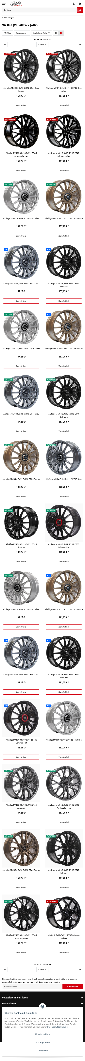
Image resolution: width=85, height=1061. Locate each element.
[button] (74, 3)
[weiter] (80, 44)
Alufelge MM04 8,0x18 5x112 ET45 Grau (21, 414)
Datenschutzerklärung (45, 979)
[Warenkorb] (80, 3)
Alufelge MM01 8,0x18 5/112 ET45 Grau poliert (64, 89)
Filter (8, 33)
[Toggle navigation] (4, 3)
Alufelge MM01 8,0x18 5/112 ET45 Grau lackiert (21, 89)
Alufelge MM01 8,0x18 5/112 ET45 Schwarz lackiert (21, 154)
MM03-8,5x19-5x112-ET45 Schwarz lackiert (64, 936)
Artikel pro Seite (40, 33)
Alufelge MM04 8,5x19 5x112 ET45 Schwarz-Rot (21, 741)
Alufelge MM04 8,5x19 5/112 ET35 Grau (64, 479)
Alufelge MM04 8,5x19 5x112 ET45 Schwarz (63, 676)
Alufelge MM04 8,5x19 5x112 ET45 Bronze (64, 609)
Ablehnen (43, 1050)
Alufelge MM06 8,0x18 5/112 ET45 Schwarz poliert (21, 936)
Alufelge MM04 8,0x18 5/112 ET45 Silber (21, 218)
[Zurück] (5, 44)
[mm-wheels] (16, 4)
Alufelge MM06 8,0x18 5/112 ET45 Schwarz (63, 871)
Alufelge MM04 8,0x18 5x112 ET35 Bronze (64, 218)
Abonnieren (72, 986)
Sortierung (21, 33)
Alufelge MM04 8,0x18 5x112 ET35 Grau (21, 283)
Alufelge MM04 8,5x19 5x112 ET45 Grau (21, 674)
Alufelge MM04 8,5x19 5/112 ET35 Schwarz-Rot (63, 546)
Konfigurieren (43, 1042)
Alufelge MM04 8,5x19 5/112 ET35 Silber (21, 609)
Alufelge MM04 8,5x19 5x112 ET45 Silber (64, 740)
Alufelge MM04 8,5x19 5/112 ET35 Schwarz (21, 546)
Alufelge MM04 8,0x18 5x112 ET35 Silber (21, 348)
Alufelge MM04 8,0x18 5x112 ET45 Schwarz (63, 415)
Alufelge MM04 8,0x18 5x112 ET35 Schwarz (63, 285)
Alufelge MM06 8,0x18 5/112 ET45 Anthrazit (21, 806)
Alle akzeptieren (43, 1034)
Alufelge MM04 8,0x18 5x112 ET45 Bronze (64, 348)
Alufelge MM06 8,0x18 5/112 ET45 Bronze (21, 870)
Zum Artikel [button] (21, 105)
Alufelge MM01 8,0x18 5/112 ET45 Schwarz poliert (63, 154)
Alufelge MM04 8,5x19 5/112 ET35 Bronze (21, 479)
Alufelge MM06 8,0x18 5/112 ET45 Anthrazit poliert (63, 806)
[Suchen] (80, 9)
